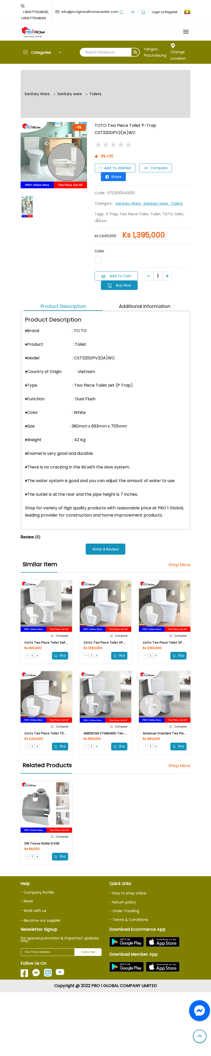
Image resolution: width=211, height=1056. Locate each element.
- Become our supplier (41, 920)
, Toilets (176, 203)
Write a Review (105, 549)
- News (27, 901)
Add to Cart (120, 276)
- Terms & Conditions (128, 919)
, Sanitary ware (155, 203)
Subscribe (88, 952)
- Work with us (33, 910)
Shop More (179, 565)
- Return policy (122, 902)
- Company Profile (37, 892)
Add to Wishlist (117, 168)
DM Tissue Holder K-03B (41, 843)
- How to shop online (127, 893)
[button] (199, 1036)
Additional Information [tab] (144, 306)
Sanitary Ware (37, 93)
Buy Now (123, 285)
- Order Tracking (124, 910)
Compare (159, 168)
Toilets (95, 93)
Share (116, 176)
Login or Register (165, 12)
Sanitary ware (69, 93)
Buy (62, 655)
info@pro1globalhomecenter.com (89, 11)
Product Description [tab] (63, 306)
